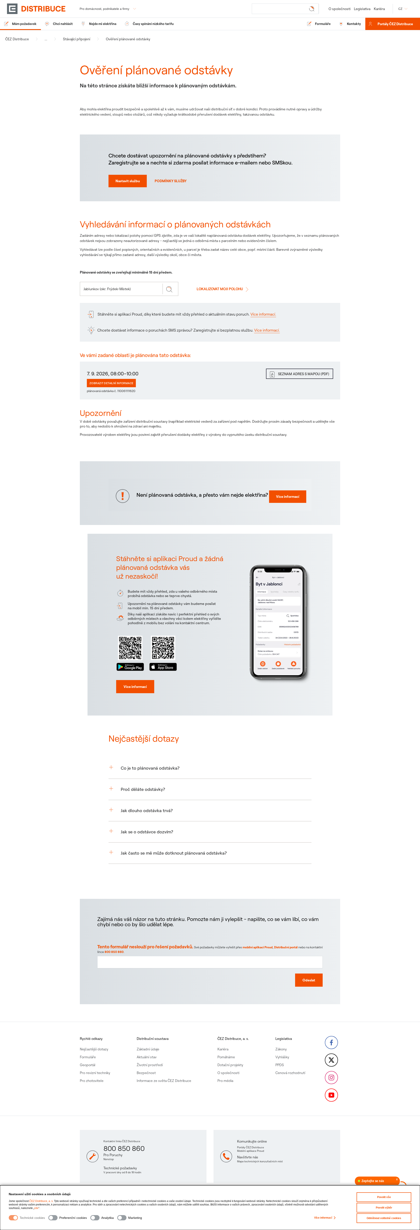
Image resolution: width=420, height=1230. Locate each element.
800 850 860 (114, 952)
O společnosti (339, 9)
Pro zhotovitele (91, 1080)
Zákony (281, 1049)
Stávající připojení (76, 39)
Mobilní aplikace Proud (250, 1150)
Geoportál (87, 1065)
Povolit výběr (384, 1207)
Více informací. (263, 314)
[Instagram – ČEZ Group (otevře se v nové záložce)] (331, 1077)
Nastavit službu (128, 181)
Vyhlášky (282, 1057)
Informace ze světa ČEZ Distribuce (164, 1080)
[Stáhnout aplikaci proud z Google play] (130, 652)
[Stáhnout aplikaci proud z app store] (163, 652)
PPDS (279, 1065)
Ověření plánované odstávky (128, 39)
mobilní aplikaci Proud (258, 947)
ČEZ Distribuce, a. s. (41, 1201)
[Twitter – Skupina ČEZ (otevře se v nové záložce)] (331, 1060)
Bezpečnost (146, 1073)
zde (36, 1208)
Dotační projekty (230, 1065)
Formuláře (88, 1057)
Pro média (225, 1080)
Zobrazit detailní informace (111, 383)
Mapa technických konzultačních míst (260, 1161)
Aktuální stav (147, 1057)
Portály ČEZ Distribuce (395, 24)
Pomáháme (226, 1057)
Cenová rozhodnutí (290, 1073)
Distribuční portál (286, 947)
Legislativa (362, 9)
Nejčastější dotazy (94, 1049)
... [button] (46, 39)
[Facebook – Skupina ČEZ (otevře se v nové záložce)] (331, 1042)
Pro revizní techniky (95, 1073)
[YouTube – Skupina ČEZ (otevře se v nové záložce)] (331, 1095)
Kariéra (379, 9)
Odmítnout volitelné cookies (384, 1218)
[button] (210, 768)
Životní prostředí (150, 1065)
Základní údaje (148, 1049)
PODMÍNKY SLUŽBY (171, 181)
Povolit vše (384, 1197)
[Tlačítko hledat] (312, 9)
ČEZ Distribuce (17, 39)
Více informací (323, 1217)
